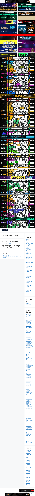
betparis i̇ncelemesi (28, 367)
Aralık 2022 (28, 483)
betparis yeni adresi (29, 420)
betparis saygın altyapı (28, 400)
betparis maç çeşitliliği (28, 375)
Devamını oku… (12, 253)
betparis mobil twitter (28, 381)
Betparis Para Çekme (28, 394)
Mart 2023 (28, 478)
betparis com (28, 347)
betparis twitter (28, 412)
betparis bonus (28, 331)
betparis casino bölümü (28, 341)
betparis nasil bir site (29, 385)
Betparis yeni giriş (28, 422)
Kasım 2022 (28, 484)
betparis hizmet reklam (28, 366)
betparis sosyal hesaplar (28, 403)
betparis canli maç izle (29, 336)
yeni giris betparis (29, 442)
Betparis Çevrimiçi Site (28, 426)
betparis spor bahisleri (28, 405)
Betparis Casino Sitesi (29, 345)
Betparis (27, 242)
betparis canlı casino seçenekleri (28, 338)
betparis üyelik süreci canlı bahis (29, 429)
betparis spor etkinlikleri (29, 406)
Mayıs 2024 (28, 470)
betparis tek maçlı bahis (28, 407)
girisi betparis (28, 435)
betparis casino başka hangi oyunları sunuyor (29, 340)
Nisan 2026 (28, 451)
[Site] (17, 58)
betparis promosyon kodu (29, 398)
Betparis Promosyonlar (6, 255)
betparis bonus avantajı (6, 256)
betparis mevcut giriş (28, 376)
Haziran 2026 (28, 450)
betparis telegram (29, 408)
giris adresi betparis (28, 433)
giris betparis (28, 434)
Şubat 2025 (28, 457)
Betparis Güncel (28, 356)
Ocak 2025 (28, 458)
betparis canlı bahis (28, 337)
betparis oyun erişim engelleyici (28, 389)
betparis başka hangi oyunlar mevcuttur (29, 330)
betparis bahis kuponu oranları (29, 324)
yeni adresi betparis (28, 441)
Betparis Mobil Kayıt (29, 262)
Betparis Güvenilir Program (11, 241)
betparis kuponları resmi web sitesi (29, 373)
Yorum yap (4, 257)
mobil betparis (28, 438)
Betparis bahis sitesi (29, 326)
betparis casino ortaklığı (29, 343)
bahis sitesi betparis (28, 316)
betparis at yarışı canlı (28, 322)
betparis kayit (28, 369)
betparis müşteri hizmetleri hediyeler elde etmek (29, 384)
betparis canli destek (28, 334)
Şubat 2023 (28, 480)
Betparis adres (29, 318)
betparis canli (11, 256)
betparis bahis (28, 323)
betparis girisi (28, 349)
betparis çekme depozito (29, 427)
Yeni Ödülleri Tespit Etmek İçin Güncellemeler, (29, 244)
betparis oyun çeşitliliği (28, 391)
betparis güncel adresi (29, 360)
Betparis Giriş (28, 240)
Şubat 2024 (28, 474)
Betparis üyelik (28, 428)
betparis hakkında (28, 364)
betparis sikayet (28, 401)
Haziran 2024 (28, 468)
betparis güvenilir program (17, 256)
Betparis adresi (29, 320)
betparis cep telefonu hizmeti (29, 346)
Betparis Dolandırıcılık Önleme (28, 273)
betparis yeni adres (28, 419)
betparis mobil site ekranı (29, 380)
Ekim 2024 (28, 463)
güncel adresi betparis (29, 437)
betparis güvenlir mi (29, 362)
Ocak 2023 (28, 481)
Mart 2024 (28, 473)
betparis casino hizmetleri (29, 342)
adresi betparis (28, 314)
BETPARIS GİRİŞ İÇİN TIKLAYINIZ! (17, 34)
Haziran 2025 (28, 454)
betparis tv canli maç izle (29, 411)
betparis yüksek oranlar (28, 425)
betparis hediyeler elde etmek (29, 365)
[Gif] (17, 96)
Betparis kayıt (29, 370)
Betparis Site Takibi (29, 252)
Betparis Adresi (28, 239)
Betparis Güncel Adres (29, 359)
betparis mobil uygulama (28, 382)
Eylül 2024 (28, 464)
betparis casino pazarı (28, 344)
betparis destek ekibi (29, 348)
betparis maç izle (28, 374)
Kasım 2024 (28, 461)
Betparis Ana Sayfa (28, 321)
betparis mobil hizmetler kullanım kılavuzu (29, 377)
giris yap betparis (28, 436)
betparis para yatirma (29, 392)
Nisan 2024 (28, 471)
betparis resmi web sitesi (29, 399)
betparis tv (27, 409)
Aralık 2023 (28, 477)
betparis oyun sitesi (28, 390)
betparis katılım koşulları (29, 368)
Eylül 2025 (28, 453)
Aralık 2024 (28, 460)
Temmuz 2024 (28, 467)
